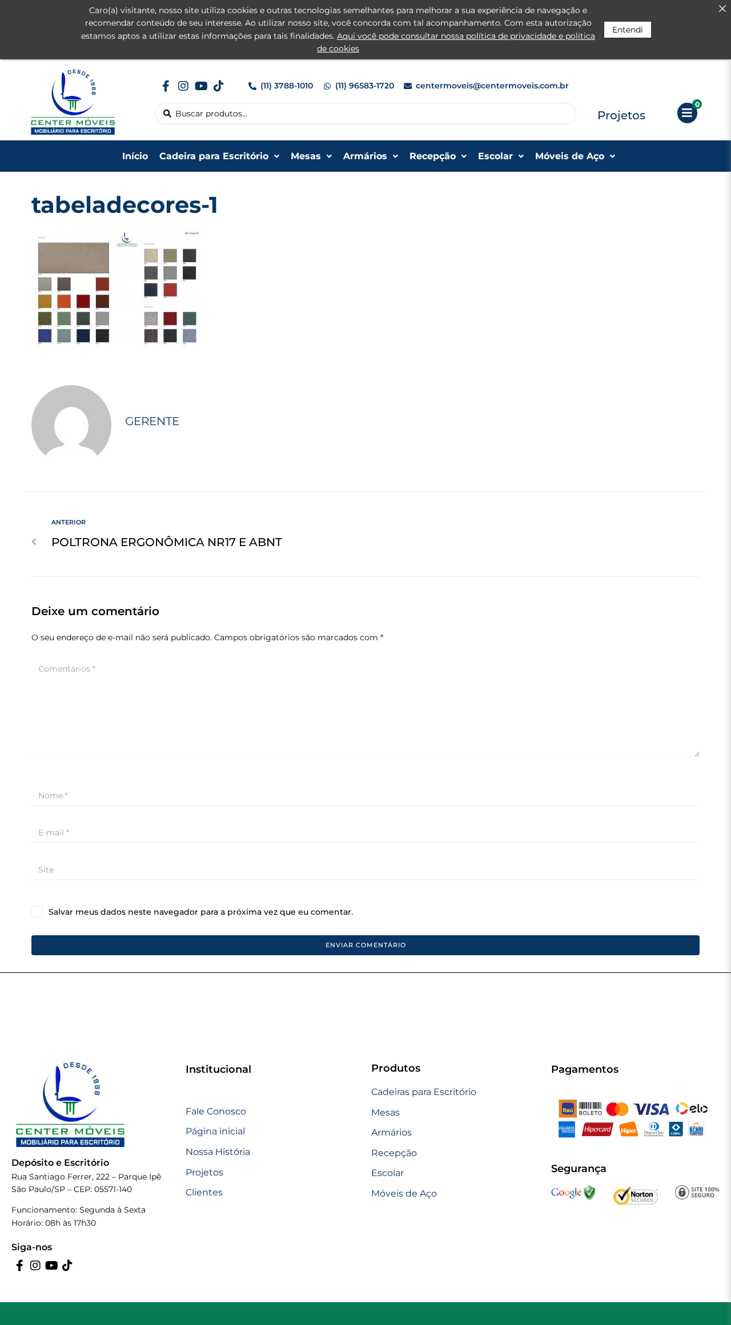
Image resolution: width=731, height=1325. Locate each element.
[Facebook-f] (166, 86)
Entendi (627, 30)
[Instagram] (183, 86)
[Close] (722, 8)
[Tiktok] (219, 86)
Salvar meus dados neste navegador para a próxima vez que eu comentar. (201, 912)
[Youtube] (201, 86)
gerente (152, 421)
